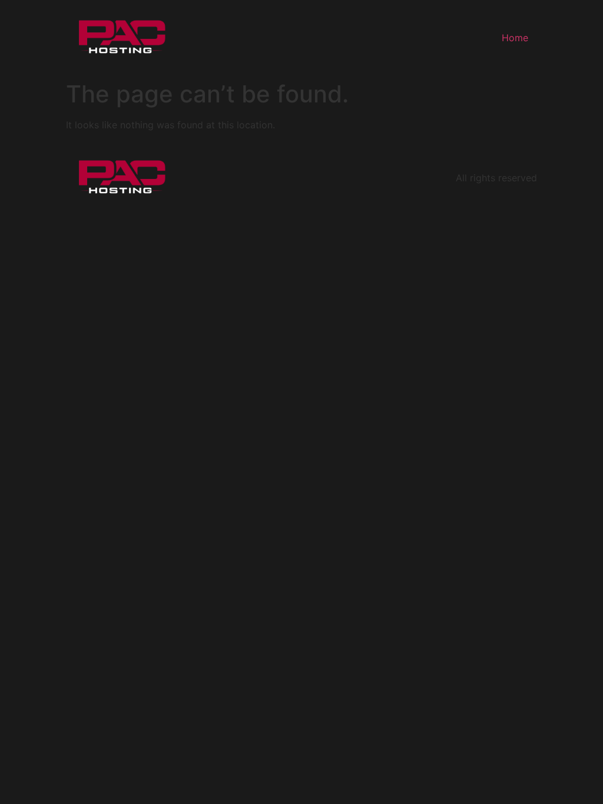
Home (515, 38)
